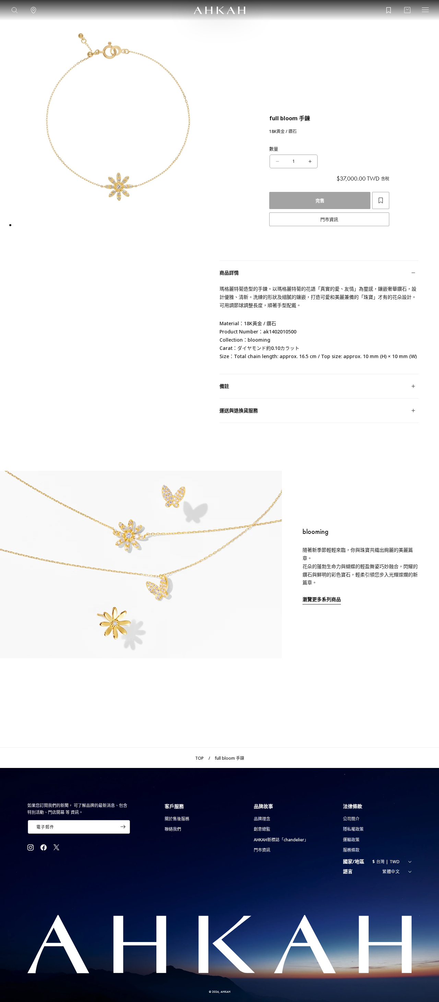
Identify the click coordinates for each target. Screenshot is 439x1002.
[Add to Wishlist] (380, 200)
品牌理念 (262, 819)
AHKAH (225, 991)
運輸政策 (351, 840)
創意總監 (262, 829)
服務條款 (351, 850)
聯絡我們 (173, 829)
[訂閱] (122, 827)
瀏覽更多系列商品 (321, 599)
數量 (273, 149)
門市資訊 (329, 219)
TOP (199, 758)
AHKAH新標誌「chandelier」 (281, 840)
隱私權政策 (353, 829)
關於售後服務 (177, 819)
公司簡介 (351, 819)
